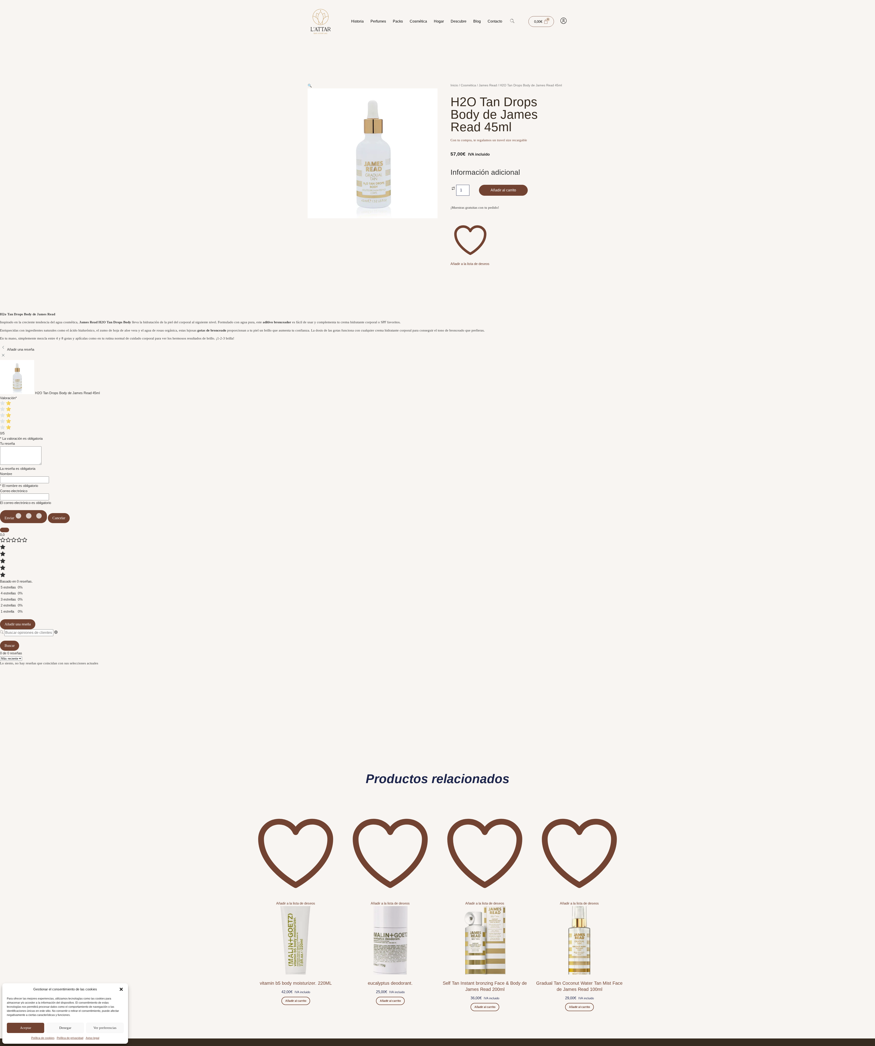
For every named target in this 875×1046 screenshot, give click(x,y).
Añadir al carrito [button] (295, 1000)
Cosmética (418, 21)
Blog (477, 21)
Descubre (458, 21)
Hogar (439, 21)
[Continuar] (4, 530)
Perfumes (378, 21)
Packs (398, 21)
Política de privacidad (70, 1038)
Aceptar (25, 1028)
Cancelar (58, 518)
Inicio (454, 85)
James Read (488, 85)
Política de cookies (42, 1038)
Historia (357, 21)
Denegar (65, 1028)
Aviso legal (92, 1038)
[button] (121, 989)
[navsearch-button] (512, 21)
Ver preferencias (104, 1028)
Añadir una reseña (18, 624)
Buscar (10, 646)
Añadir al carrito (503, 190)
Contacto (495, 21)
